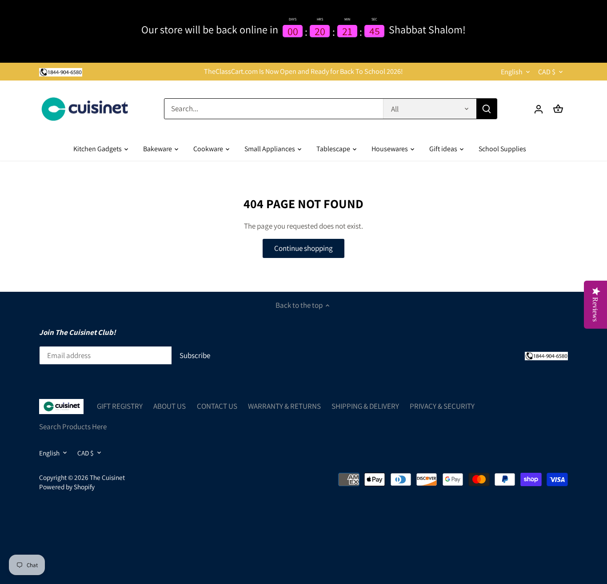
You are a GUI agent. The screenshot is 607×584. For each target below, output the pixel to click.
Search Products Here (73, 426)
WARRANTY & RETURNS (284, 406)
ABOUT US (169, 406)
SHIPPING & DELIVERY (365, 406)
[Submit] (486, 109)
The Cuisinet (107, 477)
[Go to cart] (558, 109)
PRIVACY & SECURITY (442, 406)
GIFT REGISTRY (120, 406)
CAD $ (546, 72)
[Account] (538, 109)
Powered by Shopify (67, 486)
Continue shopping (303, 248)
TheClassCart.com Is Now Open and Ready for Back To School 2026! (303, 71)
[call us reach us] (60, 71)
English (512, 72)
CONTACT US (217, 406)
